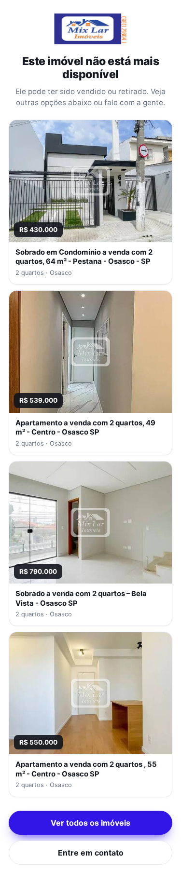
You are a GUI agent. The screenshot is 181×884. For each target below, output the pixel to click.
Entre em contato (91, 852)
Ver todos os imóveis (90, 823)
